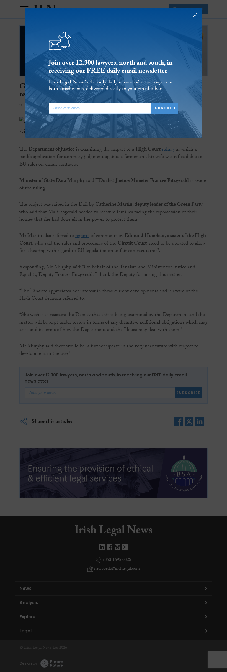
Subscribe (164, 108)
